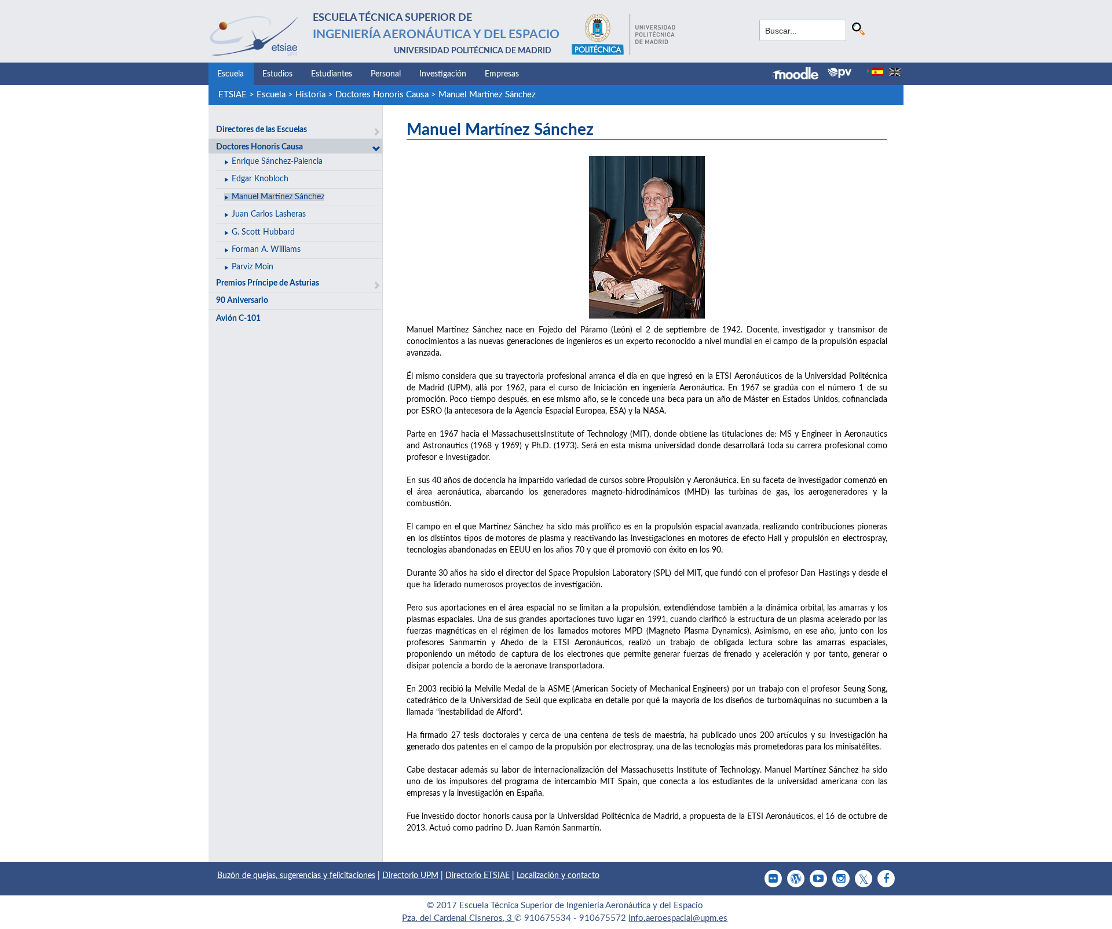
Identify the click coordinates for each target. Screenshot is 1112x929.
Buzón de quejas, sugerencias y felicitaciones (296, 876)
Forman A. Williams (266, 250)
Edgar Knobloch (260, 179)
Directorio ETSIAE (477, 876)
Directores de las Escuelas (261, 130)
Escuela (230, 74)
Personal (386, 74)
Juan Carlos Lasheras (269, 214)
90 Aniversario (242, 301)
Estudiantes (331, 74)
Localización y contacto (558, 876)
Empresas (502, 74)
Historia (310, 94)
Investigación (442, 74)
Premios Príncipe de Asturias (267, 283)
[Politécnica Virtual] (839, 73)
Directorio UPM (410, 876)
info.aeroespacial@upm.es (677, 918)
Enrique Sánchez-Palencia (277, 162)
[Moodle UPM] (800, 75)
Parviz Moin (252, 267)
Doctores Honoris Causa (382, 94)
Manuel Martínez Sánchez (487, 94)
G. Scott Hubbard (263, 232)
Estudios (277, 74)
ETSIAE (232, 94)
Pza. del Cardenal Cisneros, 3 (458, 918)
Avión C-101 (238, 318)
